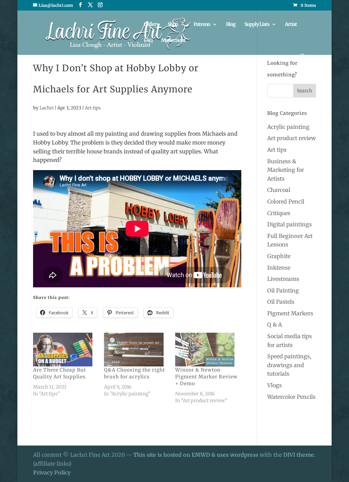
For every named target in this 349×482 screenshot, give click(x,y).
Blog (231, 24)
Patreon (202, 24)
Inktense (278, 267)
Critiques (278, 213)
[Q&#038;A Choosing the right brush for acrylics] (136, 349)
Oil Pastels (280, 301)
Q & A (274, 324)
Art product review (291, 138)
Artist (291, 24)
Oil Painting (283, 290)
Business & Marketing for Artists (285, 170)
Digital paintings (289, 224)
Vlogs (274, 385)
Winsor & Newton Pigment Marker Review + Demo (206, 377)
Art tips (93, 108)
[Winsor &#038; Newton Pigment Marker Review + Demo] (207, 349)
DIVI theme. (299, 454)
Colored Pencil (285, 201)
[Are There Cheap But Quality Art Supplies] (65, 349)
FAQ (148, 40)
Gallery (151, 24)
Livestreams (283, 278)
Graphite (278, 256)
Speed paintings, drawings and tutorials (289, 365)
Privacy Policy (52, 472)
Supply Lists (256, 24)
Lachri (47, 108)
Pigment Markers (290, 313)
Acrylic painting (288, 126)
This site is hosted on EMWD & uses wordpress (195, 454)
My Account (173, 40)
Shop (173, 24)
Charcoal (278, 189)
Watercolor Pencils (291, 396)
